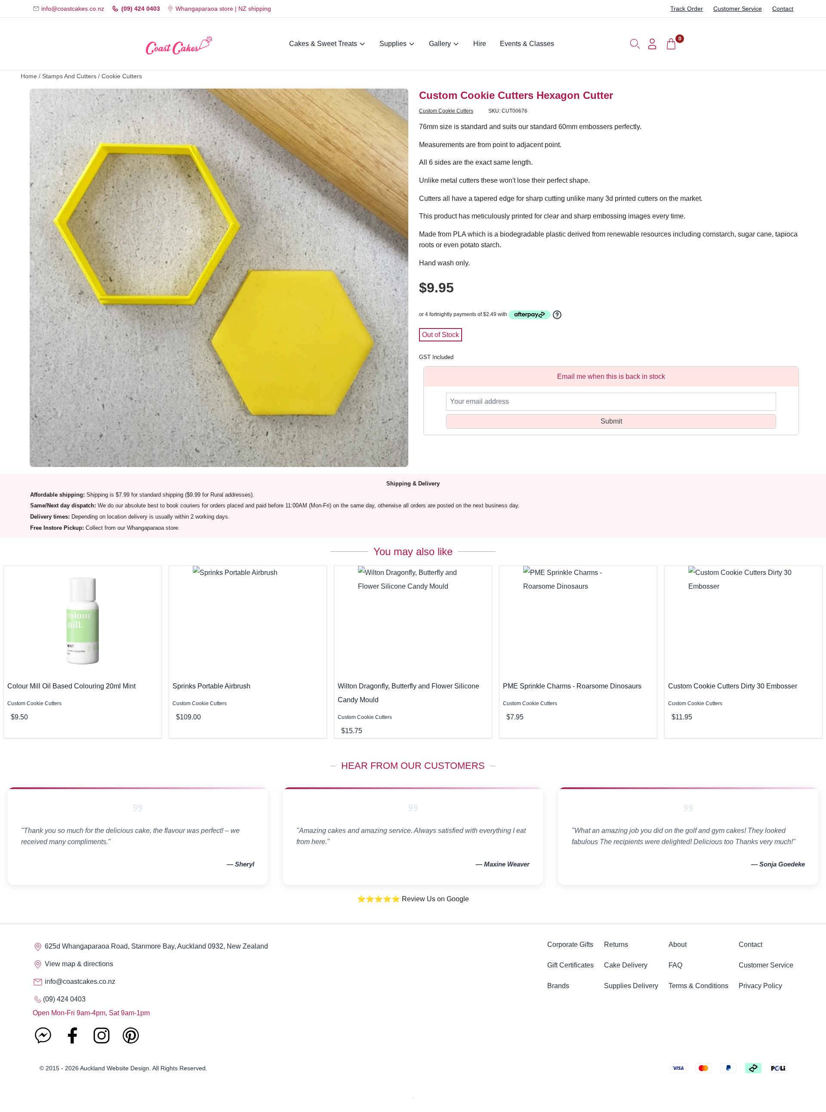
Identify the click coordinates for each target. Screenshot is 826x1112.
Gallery (440, 43)
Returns (616, 944)
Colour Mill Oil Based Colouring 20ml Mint (71, 686)
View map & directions (78, 964)
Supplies (393, 43)
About (678, 944)
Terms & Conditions (698, 985)
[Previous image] (42, 277)
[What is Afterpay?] (530, 315)
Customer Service (737, 8)
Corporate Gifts (570, 944)
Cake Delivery (625, 965)
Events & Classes (527, 43)
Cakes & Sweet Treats (323, 43)
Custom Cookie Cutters (446, 111)
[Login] (652, 43)
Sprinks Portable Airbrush (211, 686)
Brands (558, 985)
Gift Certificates (570, 965)
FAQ (675, 965)
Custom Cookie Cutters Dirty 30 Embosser (732, 686)
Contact (782, 8)
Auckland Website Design (114, 1068)
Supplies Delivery (631, 985)
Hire (479, 43)
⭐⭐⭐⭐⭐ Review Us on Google (413, 899)
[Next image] (395, 277)
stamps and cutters (69, 76)
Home (29, 76)
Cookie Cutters (122, 76)
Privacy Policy (760, 985)
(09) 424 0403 (140, 8)
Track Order (686, 8)
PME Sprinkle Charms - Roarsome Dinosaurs (572, 686)
